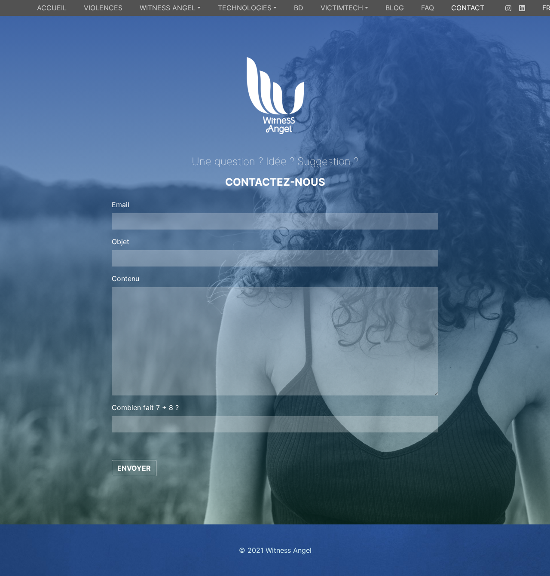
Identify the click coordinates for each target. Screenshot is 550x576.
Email (120, 204)
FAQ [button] (427, 7)
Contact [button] (467, 7)
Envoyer (134, 468)
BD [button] (298, 7)
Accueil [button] (52, 7)
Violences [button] (103, 7)
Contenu (125, 278)
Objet (120, 241)
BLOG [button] (394, 7)
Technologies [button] (245, 7)
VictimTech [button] (342, 7)
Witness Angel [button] (168, 7)
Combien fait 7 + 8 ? (145, 407)
